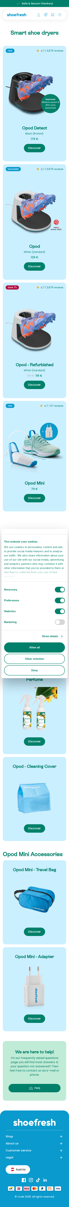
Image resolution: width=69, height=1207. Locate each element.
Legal (9, 1157)
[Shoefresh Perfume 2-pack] (34, 709)
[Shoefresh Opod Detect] (34, 89)
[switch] (60, 600)
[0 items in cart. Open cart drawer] (52, 15)
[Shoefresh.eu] (17, 14)
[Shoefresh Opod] (34, 207)
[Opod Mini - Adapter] (34, 986)
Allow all (34, 647)
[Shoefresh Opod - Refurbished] (34, 326)
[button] (59, 15)
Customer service (18, 1150)
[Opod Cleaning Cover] (34, 796)
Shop (9, 1136)
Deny (34, 670)
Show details (50, 636)
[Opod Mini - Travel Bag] (34, 899)
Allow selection (34, 658)
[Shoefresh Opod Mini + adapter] (34, 444)
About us (12, 1143)
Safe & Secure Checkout (37, 3)
